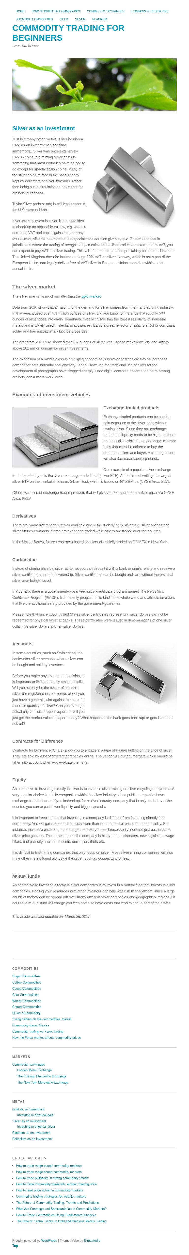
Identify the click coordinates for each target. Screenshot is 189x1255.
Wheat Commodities (26, 1001)
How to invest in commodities (56, 11)
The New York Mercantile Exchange (42, 1082)
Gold (64, 19)
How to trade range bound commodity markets (49, 1166)
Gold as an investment (28, 1109)
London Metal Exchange (34, 1070)
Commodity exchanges (106, 11)
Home (20, 11)
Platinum (99, 19)
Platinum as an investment (31, 1133)
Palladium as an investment (32, 1139)
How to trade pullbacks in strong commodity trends (52, 1178)
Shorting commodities (34, 19)
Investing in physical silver (36, 1126)
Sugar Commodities (26, 976)
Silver (80, 19)
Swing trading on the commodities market (41, 1019)
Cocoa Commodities (26, 988)
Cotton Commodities (26, 1007)
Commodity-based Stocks (30, 1025)
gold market (91, 296)
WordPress (49, 1240)
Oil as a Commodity (26, 1013)
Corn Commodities (25, 995)
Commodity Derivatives (150, 11)
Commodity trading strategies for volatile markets (51, 1196)
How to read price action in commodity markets (49, 1190)
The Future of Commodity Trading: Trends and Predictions (57, 1203)
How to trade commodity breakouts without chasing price (56, 1184)
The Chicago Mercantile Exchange (41, 1076)
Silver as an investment (29, 1121)
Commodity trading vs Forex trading (37, 1031)
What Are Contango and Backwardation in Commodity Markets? (61, 1209)
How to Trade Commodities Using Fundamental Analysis (56, 1215)
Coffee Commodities (26, 982)
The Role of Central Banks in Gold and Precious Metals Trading (61, 1221)
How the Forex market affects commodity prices (46, 1037)
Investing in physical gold (35, 1115)
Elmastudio (92, 1240)
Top (15, 1246)
